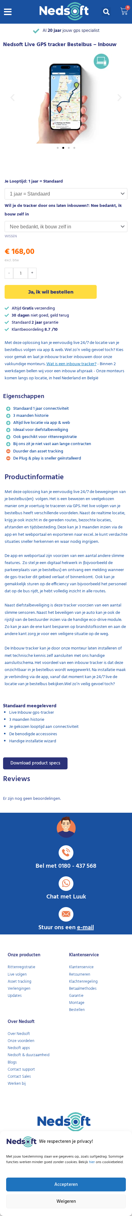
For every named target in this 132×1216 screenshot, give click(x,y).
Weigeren (66, 1201)
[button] (7, 11)
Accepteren (66, 1184)
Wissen (11, 236)
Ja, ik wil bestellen (50, 292)
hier (92, 1162)
